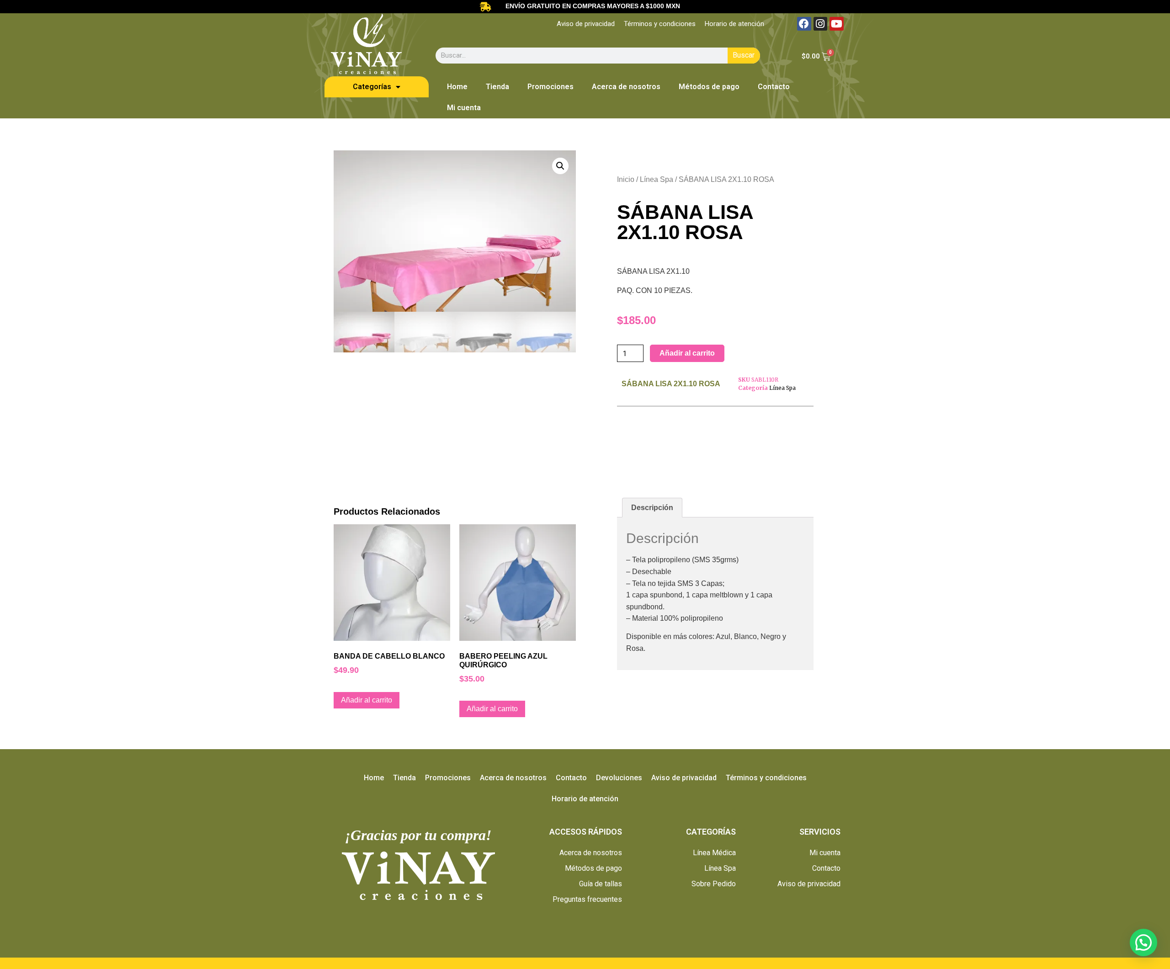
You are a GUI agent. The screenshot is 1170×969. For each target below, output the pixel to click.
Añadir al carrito (687, 353)
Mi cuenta (464, 107)
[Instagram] (821, 24)
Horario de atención (734, 24)
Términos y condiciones (660, 24)
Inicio (625, 179)
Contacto (774, 86)
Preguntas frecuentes (587, 899)
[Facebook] (804, 24)
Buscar (744, 55)
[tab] (652, 508)
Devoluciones (619, 777)
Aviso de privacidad (586, 24)
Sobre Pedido (713, 883)
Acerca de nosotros (626, 86)
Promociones (550, 86)
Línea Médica (714, 852)
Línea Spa (656, 179)
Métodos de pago (709, 86)
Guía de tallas (600, 883)
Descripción (652, 507)
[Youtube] (837, 24)
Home (457, 86)
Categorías (372, 86)
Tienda (497, 86)
